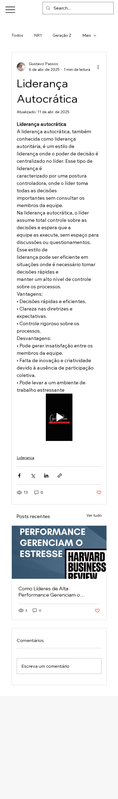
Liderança (25, 457)
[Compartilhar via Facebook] (19, 475)
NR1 (38, 35)
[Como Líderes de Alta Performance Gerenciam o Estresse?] (59, 552)
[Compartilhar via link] (59, 475)
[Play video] (59, 417)
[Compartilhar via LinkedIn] (46, 475)
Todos (17, 35)
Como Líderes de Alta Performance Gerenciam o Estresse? (49, 591)
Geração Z (62, 35)
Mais (86, 35)
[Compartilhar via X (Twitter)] (32, 475)
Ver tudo (94, 515)
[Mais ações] (98, 66)
